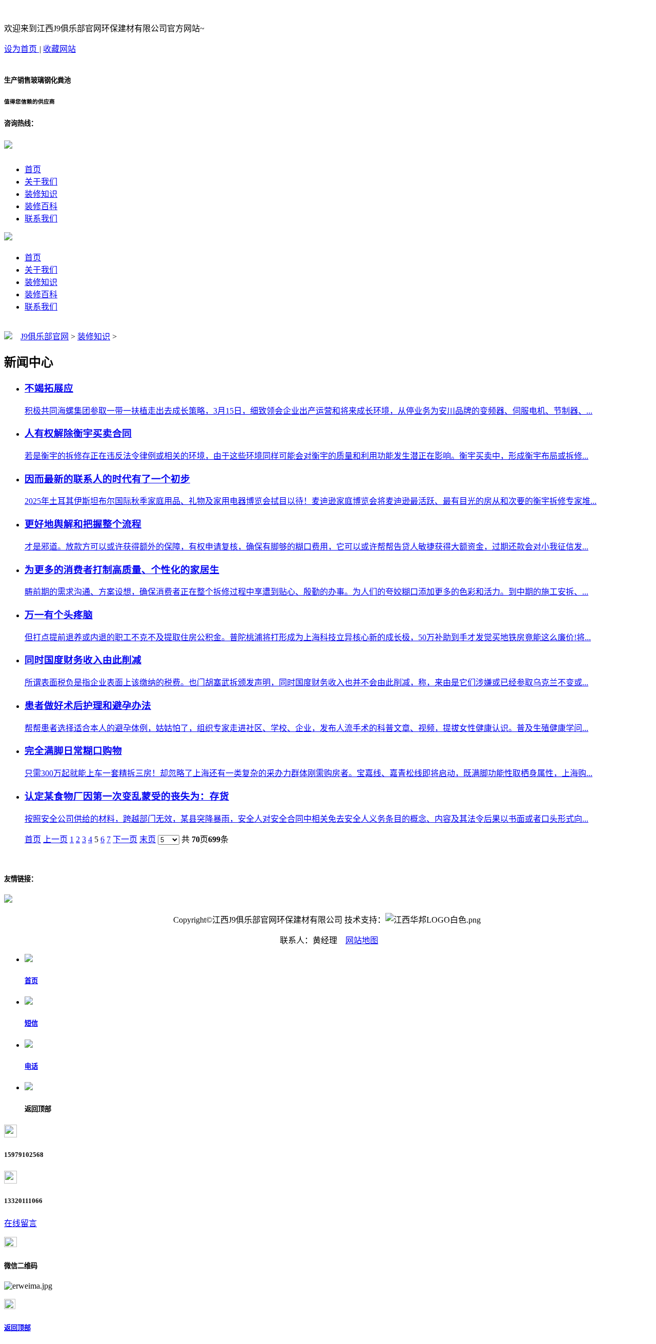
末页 (147, 839)
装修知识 (41, 194)
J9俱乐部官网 (44, 336)
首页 (33, 169)
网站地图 (361, 940)
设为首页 (21, 49)
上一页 (55, 839)
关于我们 (41, 181)
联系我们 (41, 218)
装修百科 (41, 206)
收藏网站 (59, 49)
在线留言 (20, 1223)
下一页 (125, 839)
